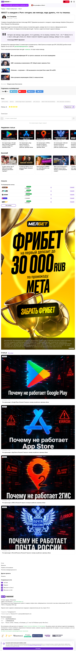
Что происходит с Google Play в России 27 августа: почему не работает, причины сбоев (9, 145)
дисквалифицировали (21, 46)
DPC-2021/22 (36, 101)
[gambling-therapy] (47, 635)
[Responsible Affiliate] (57, 635)
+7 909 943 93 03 (10, 620)
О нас (2, 563)
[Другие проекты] (6, 1)
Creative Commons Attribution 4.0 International (34, 626)
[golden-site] (8, 635)
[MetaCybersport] (7, 596)
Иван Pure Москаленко (48, 101)
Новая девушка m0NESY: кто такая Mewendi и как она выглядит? (43, 168)
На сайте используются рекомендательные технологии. (14, 631)
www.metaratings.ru (18, 601)
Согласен (38, 648)
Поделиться (68, 107)
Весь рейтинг (9, 205)
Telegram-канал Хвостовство (14, 84)
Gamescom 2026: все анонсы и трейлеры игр (16, 5)
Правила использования (7, 567)
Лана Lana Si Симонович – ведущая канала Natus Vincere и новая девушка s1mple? (61, 169)
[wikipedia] (18, 635)
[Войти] (71, 1)
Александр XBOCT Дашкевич (23, 101)
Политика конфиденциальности (9, 569)
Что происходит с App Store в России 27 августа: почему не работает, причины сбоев (26, 145)
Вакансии (3, 565)
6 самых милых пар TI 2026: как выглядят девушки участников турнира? (8, 169)
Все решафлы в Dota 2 (39, 5)
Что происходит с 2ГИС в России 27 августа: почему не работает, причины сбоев (43, 145)
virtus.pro (5, 101)
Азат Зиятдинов (12, 16)
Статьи (4, 353)
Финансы (3, 576)
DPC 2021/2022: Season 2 (63, 101)
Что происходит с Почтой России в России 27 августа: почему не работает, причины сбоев (60, 145)
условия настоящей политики (34, 645)
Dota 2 (12, 101)
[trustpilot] (27, 635)
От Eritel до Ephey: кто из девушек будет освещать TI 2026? (26, 168)
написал (27, 49)
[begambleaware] (37, 635)
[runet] (2, 635)
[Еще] (74, 1)
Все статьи (10, 353)
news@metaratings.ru (11, 618)
